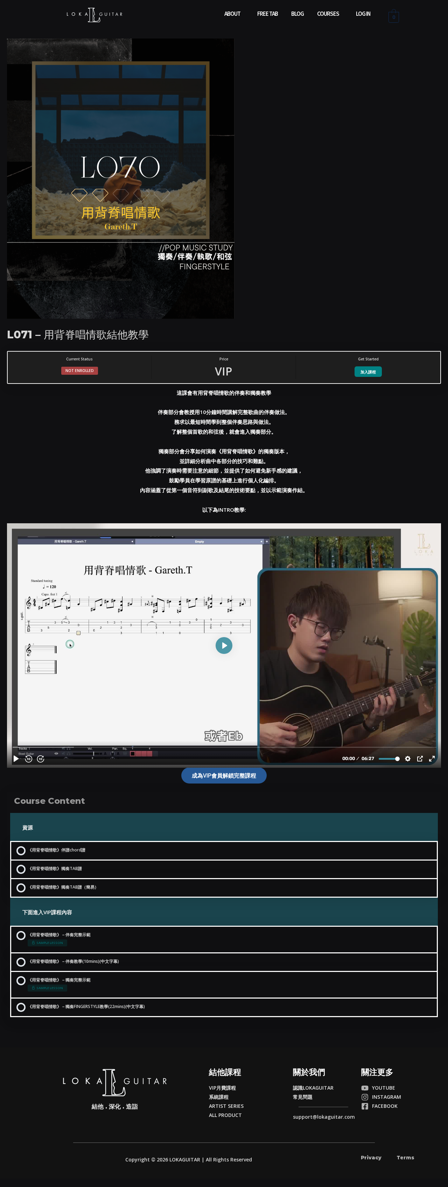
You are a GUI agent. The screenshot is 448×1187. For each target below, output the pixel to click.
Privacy (371, 1157)
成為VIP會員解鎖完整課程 (224, 775)
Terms (405, 1157)
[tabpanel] (224, 586)
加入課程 (368, 371)
